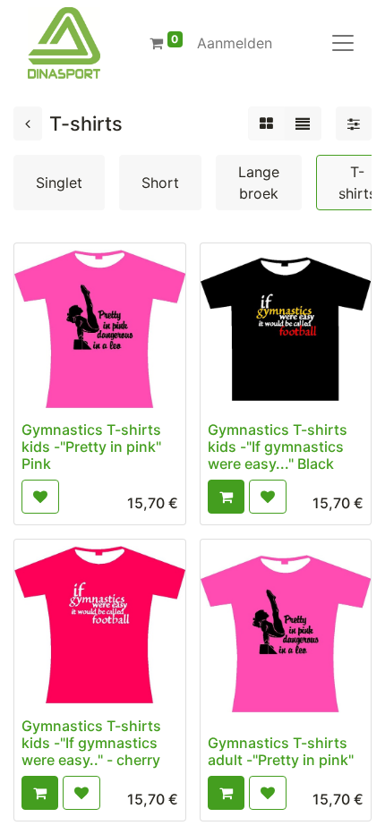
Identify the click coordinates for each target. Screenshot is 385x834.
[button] (40, 497)
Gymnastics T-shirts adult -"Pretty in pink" (281, 751)
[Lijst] (302, 123)
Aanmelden (234, 43)
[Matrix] (266, 123)
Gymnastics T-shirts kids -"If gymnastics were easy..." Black (277, 446)
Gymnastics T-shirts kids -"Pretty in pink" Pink (91, 446)
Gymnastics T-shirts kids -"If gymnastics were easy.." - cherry (91, 743)
